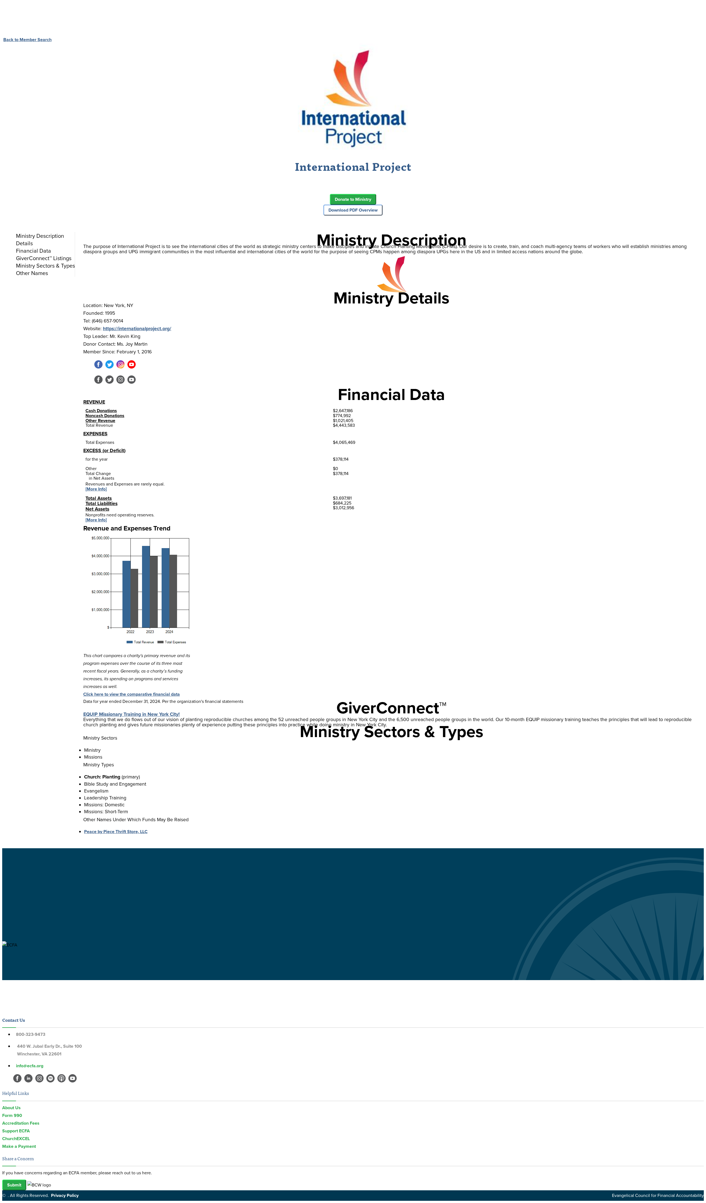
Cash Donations (101, 410)
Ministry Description (40, 236)
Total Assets (98, 498)
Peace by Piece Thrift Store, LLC (116, 831)
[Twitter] (109, 367)
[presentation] (44, 236)
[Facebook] (98, 367)
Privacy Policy (65, 1195)
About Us (11, 1108)
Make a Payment (19, 1146)
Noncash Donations (104, 415)
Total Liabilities (101, 503)
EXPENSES (95, 433)
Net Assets (97, 509)
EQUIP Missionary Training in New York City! (131, 714)
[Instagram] (120, 367)
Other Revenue (100, 420)
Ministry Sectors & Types (45, 266)
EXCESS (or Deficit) (104, 450)
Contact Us (13, 1019)
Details (24, 243)
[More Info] (96, 489)
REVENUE (94, 402)
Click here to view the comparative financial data (131, 694)
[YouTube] (131, 367)
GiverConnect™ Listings (43, 258)
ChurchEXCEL (16, 1138)
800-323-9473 (30, 1034)
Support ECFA (16, 1131)
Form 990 (12, 1115)
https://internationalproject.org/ (137, 328)
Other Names (32, 273)
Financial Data (33, 251)
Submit (14, 1185)
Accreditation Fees (20, 1123)
